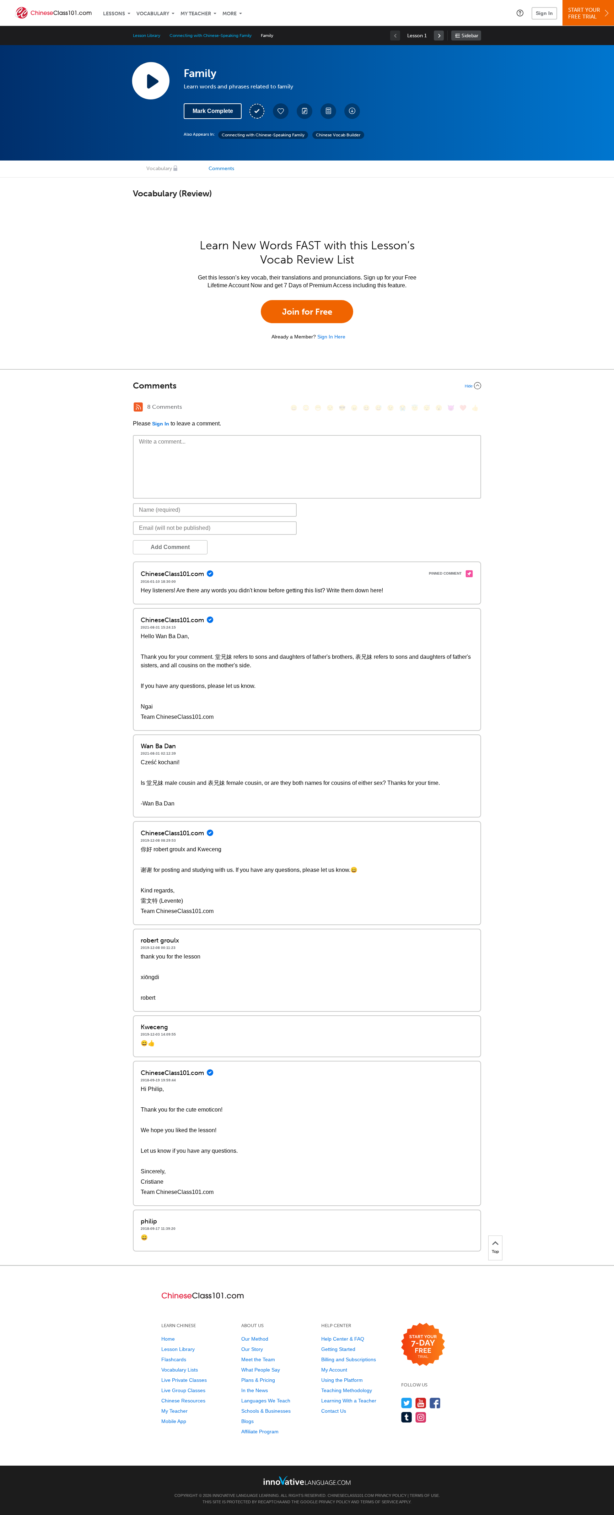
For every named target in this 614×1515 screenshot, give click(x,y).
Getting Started (338, 1349)
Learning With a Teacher (348, 1400)
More (229, 14)
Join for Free (307, 311)
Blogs (247, 1421)
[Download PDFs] (328, 111)
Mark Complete (213, 111)
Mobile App (173, 1421)
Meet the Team (258, 1359)
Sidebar (470, 36)
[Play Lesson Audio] (150, 80)
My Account (334, 1370)
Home (168, 1339)
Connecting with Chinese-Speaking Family (210, 35)
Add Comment (170, 547)
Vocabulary (152, 14)
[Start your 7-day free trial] (423, 1345)
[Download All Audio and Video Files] (352, 111)
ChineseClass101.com (351, 1495)
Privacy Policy (390, 1495)
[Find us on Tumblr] (406, 1417)
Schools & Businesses (266, 1411)
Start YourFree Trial (584, 13)
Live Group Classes (183, 1390)
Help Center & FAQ (342, 1339)
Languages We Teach (265, 1400)
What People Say (260, 1370)
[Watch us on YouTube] (420, 1402)
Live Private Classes (184, 1380)
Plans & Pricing (258, 1380)
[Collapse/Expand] (307, 386)
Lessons (114, 14)
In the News (254, 1390)
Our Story (252, 1349)
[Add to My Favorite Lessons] (281, 111)
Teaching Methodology (346, 1390)
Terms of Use (424, 1495)
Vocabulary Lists (179, 1370)
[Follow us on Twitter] (406, 1402)
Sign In (544, 13)
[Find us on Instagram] (420, 1417)
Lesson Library (146, 35)
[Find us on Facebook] (435, 1402)
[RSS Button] (138, 407)
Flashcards (173, 1359)
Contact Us (333, 1411)
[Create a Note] (304, 111)
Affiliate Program (260, 1431)
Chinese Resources (183, 1400)
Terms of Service (379, 1502)
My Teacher (196, 14)
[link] (439, 35)
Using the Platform (342, 1380)
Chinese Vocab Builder (338, 134)
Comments (221, 168)
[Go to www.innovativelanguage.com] (307, 1480)
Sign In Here (331, 337)
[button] (520, 13)
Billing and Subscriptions (348, 1359)
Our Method (254, 1339)
